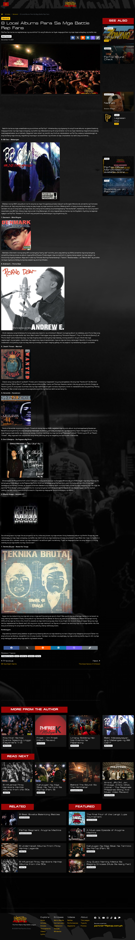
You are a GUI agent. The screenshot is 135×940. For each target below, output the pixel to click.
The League (85, 920)
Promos (83, 926)
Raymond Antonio (25, 833)
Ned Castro (6, 36)
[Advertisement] (50, 111)
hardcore (31, 656)
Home (43, 920)
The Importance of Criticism (89, 664)
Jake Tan (6, 792)
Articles (7, 14)
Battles (70, 920)
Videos (43, 931)
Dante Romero (109, 795)
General (15, 14)
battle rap (23, 656)
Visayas (57, 929)
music (16, 656)
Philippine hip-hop (7, 656)
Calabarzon (58, 926)
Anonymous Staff (76, 790)
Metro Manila (59, 920)
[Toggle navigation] (6, 4)
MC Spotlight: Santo (9, 664)
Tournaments (46, 929)
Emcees (43, 926)
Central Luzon (59, 923)
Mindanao (57, 931)
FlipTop (38, 656)
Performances (72, 923)
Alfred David (91, 867)
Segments (71, 926)
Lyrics (43, 934)
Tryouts (84, 923)
